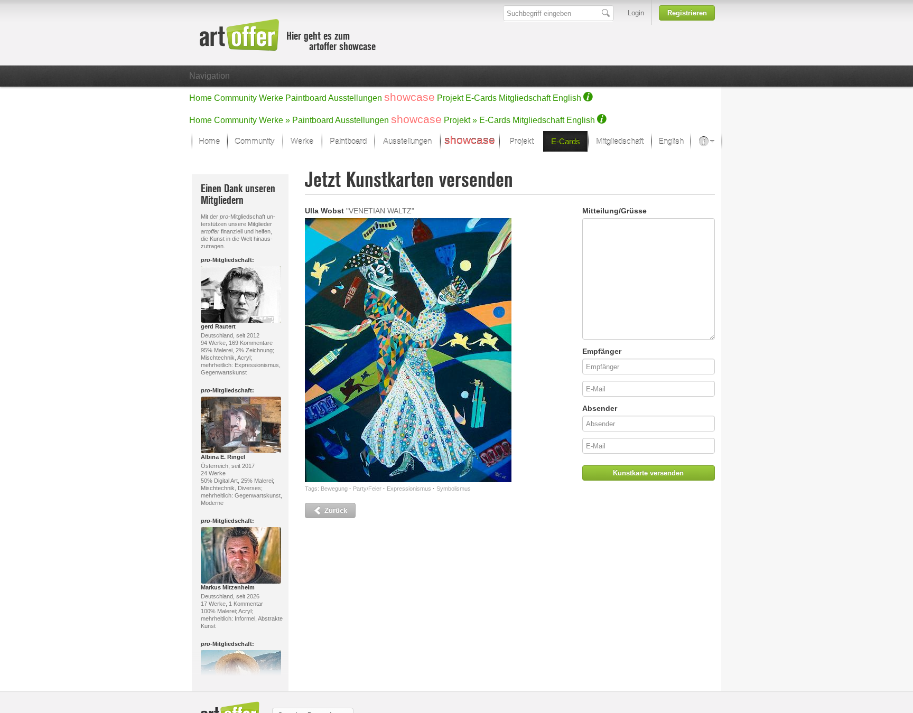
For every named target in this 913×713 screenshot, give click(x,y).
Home (200, 97)
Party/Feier (367, 488)
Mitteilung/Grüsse (614, 211)
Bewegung (334, 488)
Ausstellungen (355, 97)
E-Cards (481, 97)
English (567, 97)
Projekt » (460, 120)
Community (235, 97)
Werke (271, 97)
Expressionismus (409, 488)
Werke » (274, 120)
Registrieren (687, 13)
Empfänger (601, 351)
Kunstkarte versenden (648, 473)
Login (636, 13)
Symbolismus (453, 488)
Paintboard (306, 97)
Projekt (450, 97)
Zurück (334, 510)
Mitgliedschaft (525, 97)
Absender (599, 408)
